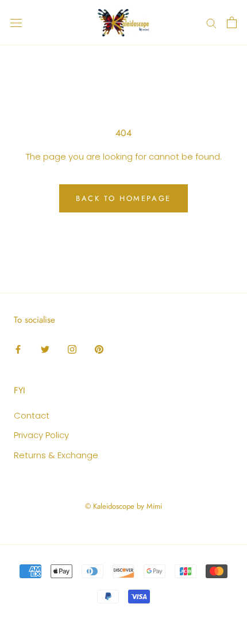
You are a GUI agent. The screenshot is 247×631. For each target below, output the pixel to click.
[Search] (211, 23)
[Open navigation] (16, 22)
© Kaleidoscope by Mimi (123, 506)
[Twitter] (45, 349)
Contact (31, 415)
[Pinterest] (99, 349)
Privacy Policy (41, 435)
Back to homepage (123, 198)
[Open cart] (232, 22)
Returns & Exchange (56, 455)
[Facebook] (18, 349)
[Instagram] (72, 349)
